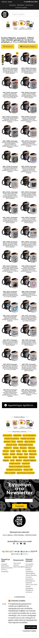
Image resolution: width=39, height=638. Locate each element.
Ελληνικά (4, 1)
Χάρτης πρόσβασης (19, 567)
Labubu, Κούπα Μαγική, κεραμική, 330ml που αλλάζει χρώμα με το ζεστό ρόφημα (29, 119)
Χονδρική (4, 564)
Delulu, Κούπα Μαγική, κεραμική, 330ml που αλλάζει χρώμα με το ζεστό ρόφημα (29, 143)
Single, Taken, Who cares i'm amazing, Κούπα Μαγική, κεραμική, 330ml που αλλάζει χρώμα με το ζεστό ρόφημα (10, 195)
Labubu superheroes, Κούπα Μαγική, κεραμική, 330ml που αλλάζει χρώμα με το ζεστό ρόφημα (10, 95)
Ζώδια (15, 457)
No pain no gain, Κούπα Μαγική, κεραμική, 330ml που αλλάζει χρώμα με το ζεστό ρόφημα (28, 194)
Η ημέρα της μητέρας (11, 438)
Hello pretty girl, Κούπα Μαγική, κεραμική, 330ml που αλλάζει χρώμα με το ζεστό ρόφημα (28, 343)
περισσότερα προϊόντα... (21, 405)
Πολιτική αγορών (29, 560)
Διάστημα (7, 457)
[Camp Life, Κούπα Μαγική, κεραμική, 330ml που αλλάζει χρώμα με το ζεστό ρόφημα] (10, 157)
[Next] (31, 25)
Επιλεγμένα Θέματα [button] (29, 46)
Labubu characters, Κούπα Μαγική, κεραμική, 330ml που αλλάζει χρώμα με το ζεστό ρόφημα (29, 71)
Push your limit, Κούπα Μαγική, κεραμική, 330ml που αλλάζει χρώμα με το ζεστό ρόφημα (10, 220)
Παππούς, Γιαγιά (11, 445)
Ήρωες (24, 451)
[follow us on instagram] (17, 544)
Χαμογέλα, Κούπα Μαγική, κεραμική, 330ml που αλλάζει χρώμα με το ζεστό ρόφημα (29, 392)
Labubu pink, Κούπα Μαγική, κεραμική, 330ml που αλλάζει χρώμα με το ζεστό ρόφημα (10, 119)
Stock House (29, 5)
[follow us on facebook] (14, 544)
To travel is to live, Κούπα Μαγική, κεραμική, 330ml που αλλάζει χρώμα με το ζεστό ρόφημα (28, 244)
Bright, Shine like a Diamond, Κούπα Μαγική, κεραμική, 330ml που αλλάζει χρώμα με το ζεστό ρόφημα (29, 269)
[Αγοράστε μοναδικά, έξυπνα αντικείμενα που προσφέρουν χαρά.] (5, 14)
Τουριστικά (26, 463)
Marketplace (20, 5)
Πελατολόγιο (5, 566)
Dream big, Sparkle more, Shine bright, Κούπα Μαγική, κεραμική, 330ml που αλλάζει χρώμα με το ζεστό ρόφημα (10, 269)
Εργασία (19, 454)
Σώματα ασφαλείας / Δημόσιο (19, 466)
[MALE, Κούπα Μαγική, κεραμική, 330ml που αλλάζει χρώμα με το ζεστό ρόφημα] (10, 306)
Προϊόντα (8, 46)
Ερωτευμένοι (7, 435)
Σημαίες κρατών (14, 463)
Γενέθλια (5, 454)
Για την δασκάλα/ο (29, 435)
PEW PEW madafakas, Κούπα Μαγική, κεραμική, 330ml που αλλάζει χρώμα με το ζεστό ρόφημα (10, 294)
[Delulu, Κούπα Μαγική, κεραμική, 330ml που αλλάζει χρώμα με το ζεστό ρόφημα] (29, 131)
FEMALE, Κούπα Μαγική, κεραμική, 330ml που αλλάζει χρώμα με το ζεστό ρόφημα (29, 294)
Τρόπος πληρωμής (31, 575)
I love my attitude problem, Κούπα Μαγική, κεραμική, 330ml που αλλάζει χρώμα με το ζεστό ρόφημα (29, 318)
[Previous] (8, 25)
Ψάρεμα (6, 460)
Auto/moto (32, 451)
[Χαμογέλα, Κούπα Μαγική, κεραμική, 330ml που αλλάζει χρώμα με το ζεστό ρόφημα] (29, 380)
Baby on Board (30, 441)
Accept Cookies (30, 627)
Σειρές (18, 451)
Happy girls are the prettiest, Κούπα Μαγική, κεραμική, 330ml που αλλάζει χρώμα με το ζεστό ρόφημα (10, 393)
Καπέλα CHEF (28, 470)
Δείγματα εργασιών (7, 567)
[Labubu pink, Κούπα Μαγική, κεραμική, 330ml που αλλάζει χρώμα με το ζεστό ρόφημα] (10, 107)
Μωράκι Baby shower (26, 445)
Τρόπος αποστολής (31, 584)
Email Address (10, 497)
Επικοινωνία (18, 560)
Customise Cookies (29, 631)
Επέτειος (6, 451)
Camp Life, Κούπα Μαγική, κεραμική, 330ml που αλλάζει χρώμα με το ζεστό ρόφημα (10, 169)
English (10, 1)
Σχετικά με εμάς (5, 560)
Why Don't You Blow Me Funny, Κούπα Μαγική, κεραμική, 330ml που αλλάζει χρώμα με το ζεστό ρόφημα (29, 169)
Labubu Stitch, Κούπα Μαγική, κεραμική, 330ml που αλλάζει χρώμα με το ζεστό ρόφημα (28, 95)
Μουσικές (23, 448)
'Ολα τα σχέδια (10, 473)
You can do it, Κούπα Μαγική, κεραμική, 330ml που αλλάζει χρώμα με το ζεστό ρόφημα (28, 220)
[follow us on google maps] (25, 544)
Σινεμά (12, 451)
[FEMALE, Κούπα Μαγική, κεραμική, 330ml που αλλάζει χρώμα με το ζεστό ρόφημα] (29, 282)
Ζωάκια (12, 454)
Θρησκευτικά (23, 457)
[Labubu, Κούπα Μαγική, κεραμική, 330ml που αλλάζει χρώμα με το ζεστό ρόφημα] (29, 107)
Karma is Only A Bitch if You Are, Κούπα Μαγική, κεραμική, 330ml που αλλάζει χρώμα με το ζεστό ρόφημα (10, 144)
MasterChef (17, 435)
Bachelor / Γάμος (10, 441)
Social (12, 460)
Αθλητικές (31, 448)
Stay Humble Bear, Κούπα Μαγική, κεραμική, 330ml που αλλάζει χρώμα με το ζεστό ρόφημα (10, 71)
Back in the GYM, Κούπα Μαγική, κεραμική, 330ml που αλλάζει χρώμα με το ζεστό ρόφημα (10, 244)
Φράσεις (19, 460)
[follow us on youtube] (21, 544)
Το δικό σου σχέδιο (21, 7)
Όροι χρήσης (29, 564)
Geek (26, 454)
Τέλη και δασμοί (30, 573)
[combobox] (23, 13)
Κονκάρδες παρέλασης (14, 470)
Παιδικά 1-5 (8, 448)
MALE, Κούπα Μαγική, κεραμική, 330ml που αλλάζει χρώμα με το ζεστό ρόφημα (10, 318)
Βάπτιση (20, 441)
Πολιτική (32, 457)
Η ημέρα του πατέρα (28, 438)
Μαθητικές (32, 454)
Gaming (15, 448)
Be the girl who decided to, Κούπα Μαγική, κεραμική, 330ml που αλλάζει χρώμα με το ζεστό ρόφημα (10, 367)
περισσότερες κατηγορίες (25, 473)
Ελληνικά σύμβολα (29, 460)
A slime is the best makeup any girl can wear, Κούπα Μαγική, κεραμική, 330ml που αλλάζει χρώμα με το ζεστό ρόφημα (29, 367)
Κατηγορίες (12, 5)
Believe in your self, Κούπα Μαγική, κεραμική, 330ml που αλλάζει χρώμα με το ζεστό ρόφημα (10, 343)
